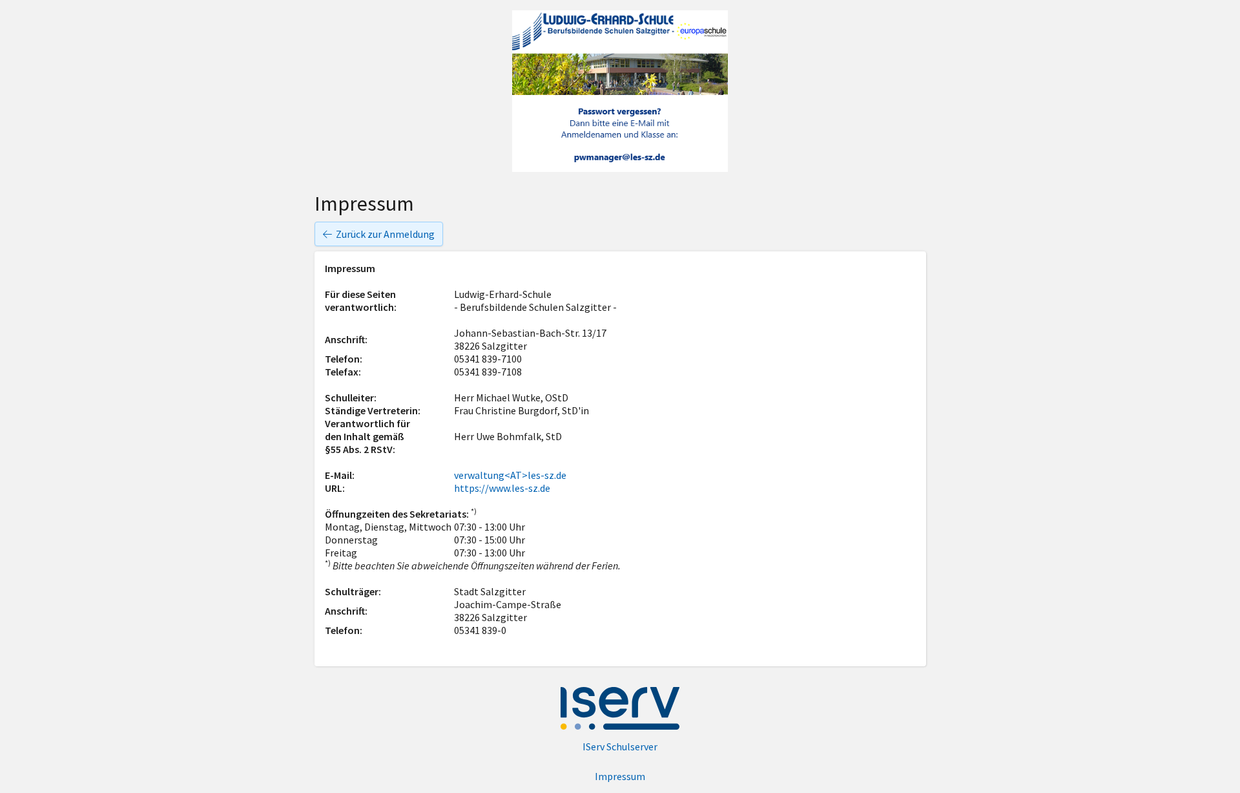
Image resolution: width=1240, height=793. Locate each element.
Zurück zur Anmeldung (385, 233)
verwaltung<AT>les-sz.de (510, 475)
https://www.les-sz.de (502, 487)
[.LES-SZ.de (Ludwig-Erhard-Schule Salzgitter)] (619, 91)
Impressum (620, 776)
